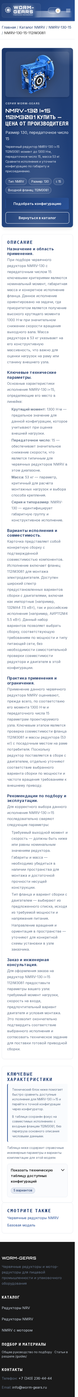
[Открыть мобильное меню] (68, 10)
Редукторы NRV (16, 1308)
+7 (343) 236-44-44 (35, 1378)
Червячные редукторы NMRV (33, 1218)
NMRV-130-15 (60, 27)
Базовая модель (21, 1225)
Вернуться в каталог (37, 218)
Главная (9, 27)
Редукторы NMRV (17, 1319)
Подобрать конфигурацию (37, 204)
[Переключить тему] (54, 10)
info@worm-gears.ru (29, 1387)
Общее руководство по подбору (27, 1352)
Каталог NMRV (32, 27)
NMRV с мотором (17, 1330)
